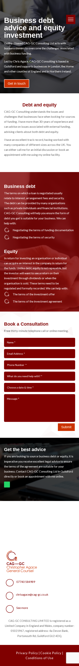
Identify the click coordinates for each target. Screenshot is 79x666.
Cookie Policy (51, 653)
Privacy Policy (27, 653)
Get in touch (17, 83)
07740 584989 (25, 581)
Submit (66, 427)
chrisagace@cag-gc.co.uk (32, 594)
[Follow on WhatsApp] (7, 484)
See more (22, 607)
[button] (70, 19)
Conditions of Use (39, 658)
